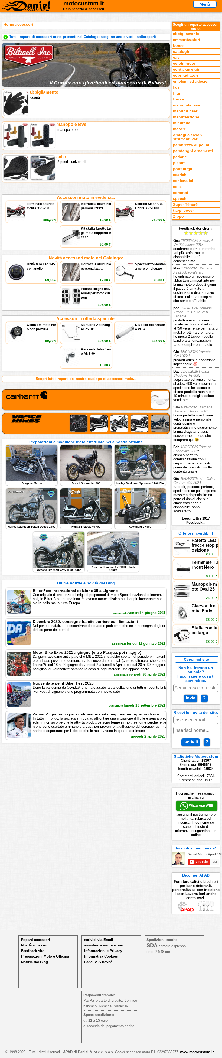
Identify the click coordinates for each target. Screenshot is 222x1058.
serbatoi (180, 193)
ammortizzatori (186, 40)
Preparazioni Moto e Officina (45, 956)
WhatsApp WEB (200, 805)
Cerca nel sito (196, 659)
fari (176, 87)
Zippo (178, 216)
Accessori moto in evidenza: (86, 197)
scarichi (180, 175)
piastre (179, 163)
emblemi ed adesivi (190, 81)
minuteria (181, 123)
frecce (178, 99)
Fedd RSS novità (98, 962)
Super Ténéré (185, 205)
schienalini (183, 181)
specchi (180, 199)
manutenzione (186, 117)
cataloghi (181, 52)
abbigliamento (186, 34)
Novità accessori (35, 945)
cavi (177, 58)
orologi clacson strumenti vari (187, 137)
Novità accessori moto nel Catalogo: (86, 258)
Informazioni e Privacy (103, 951)
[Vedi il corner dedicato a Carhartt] (86, 399)
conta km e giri (186, 69)
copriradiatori (185, 75)
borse (178, 46)
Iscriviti (190, 742)
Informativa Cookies (101, 956)
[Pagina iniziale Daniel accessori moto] (26, 8)
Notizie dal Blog (34, 962)
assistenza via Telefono (103, 945)
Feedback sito (32, 951)
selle (177, 187)
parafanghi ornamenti (193, 151)
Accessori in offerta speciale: (86, 318)
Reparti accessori (35, 940)
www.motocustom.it (197, 1052)
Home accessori (18, 24)
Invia (190, 698)
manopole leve (186, 105)
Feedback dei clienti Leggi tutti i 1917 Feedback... (195, 375)
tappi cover (183, 211)
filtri (176, 93)
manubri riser (185, 111)
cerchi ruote (184, 63)
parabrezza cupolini (191, 145)
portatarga (182, 169)
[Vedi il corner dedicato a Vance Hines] (86, 423)
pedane (180, 157)
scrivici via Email (98, 940)
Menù (205, 4)
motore (179, 129)
